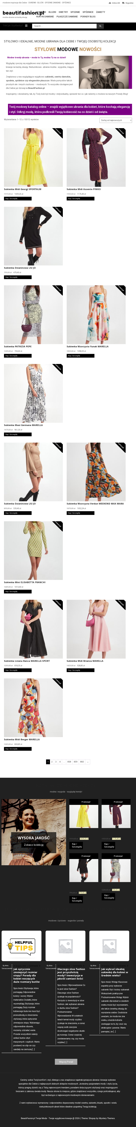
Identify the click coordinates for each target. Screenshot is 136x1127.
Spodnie (75, 12)
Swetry (63, 12)
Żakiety (100, 12)
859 (75, 762)
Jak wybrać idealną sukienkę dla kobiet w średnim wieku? (114, 972)
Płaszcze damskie (67, 16)
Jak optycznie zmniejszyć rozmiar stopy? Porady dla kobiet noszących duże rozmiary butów (26, 975)
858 (69, 762)
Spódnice (88, 12)
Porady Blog (87, 16)
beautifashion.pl (23, 13)
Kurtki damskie (45, 16)
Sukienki (41, 12)
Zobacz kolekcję (34, 844)
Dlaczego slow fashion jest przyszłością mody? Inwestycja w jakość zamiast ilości (71, 974)
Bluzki (52, 12)
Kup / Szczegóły (11, 199)
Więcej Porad (66, 1061)
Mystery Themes (107, 1118)
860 (82, 762)
